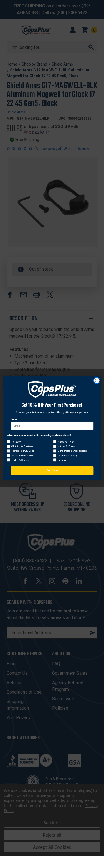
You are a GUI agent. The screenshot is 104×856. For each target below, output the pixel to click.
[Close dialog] (97, 380)
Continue (52, 470)
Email (14, 419)
